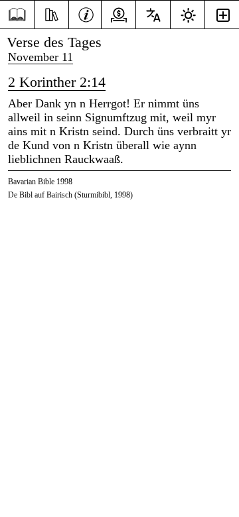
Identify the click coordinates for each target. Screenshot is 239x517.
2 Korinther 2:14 (57, 82)
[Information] (86, 13)
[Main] (17, 15)
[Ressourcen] (51, 13)
